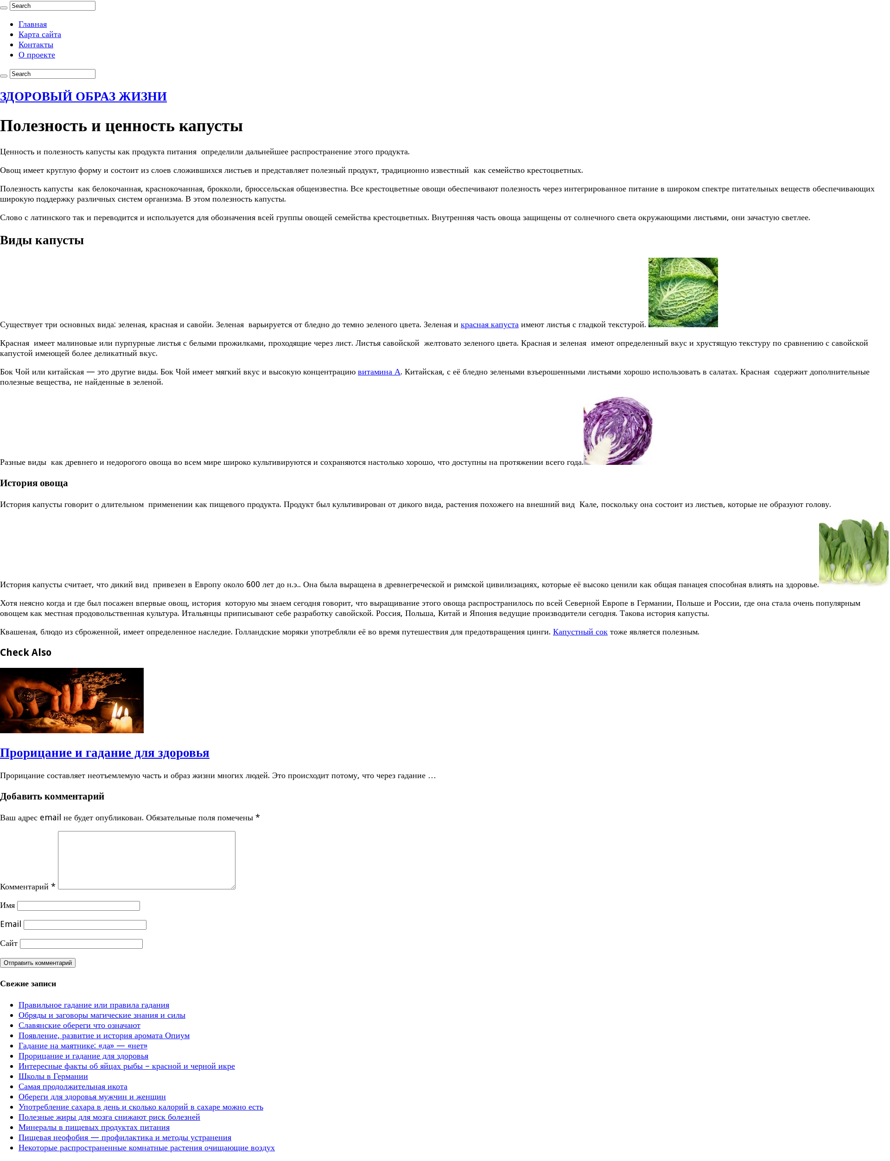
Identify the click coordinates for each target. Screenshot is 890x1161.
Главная (33, 24)
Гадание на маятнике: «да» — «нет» (83, 1045)
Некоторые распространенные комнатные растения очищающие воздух (147, 1147)
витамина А (379, 371)
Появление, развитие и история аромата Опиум (104, 1035)
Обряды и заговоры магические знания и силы (102, 1015)
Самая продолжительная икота (73, 1086)
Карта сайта (40, 34)
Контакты (36, 44)
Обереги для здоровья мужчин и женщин (92, 1096)
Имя (7, 905)
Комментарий (28, 886)
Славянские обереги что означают (79, 1025)
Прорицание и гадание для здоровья (105, 752)
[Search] (3, 7)
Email (10, 924)
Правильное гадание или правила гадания (94, 1004)
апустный (576, 631)
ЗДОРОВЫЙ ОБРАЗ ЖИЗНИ (83, 96)
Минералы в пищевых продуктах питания (94, 1127)
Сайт (9, 943)
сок (600, 631)
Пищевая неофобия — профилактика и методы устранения (125, 1137)
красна (473, 324)
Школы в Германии (53, 1076)
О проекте (37, 54)
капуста (505, 324)
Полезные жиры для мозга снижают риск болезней (109, 1117)
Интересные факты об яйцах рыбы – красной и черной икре (127, 1066)
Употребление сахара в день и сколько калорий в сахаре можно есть (141, 1106)
